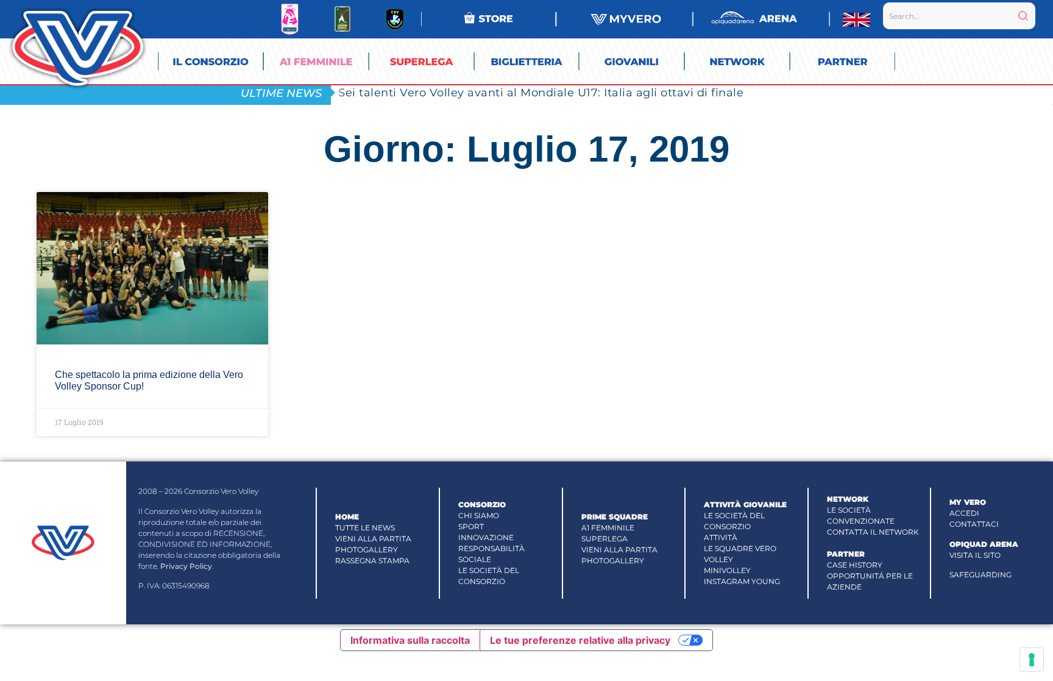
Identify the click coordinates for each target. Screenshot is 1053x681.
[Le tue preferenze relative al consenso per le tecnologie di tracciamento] (1031, 659)
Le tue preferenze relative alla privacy (580, 640)
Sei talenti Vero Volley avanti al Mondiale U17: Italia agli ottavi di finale (540, 92)
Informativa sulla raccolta (410, 640)
